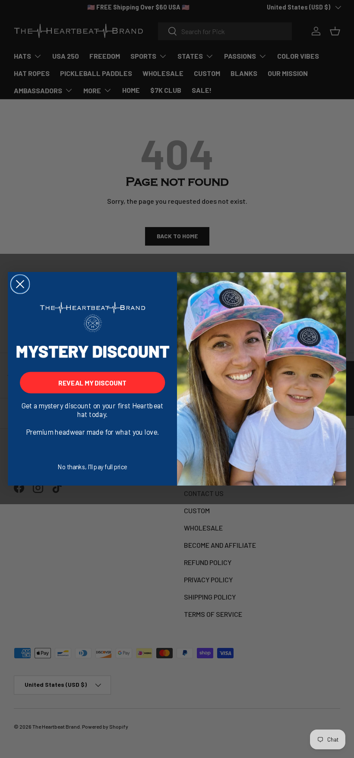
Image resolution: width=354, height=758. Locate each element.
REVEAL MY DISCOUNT (92, 382)
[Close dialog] (20, 284)
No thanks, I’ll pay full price (92, 467)
